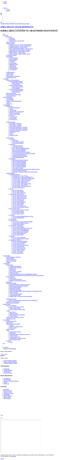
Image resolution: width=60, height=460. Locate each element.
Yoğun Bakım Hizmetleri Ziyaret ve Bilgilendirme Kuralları (23, 274)
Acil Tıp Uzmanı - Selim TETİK (19, 182)
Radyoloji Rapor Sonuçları (12, 303)
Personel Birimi (13, 63)
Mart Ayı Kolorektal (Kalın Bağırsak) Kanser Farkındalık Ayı (23, 300)
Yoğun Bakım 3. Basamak (15, 126)
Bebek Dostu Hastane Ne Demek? (20, 160)
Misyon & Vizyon (10, 42)
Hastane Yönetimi (10, 43)
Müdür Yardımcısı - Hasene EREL (17, 52)
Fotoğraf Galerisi (10, 329)
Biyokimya (11, 115)
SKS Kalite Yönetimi (11, 283)
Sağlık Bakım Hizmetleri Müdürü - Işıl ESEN (19, 50)
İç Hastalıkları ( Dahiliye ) (15, 240)
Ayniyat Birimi (12, 69)
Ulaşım (8, 310)
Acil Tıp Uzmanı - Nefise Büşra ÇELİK (21, 183)
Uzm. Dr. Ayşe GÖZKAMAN (19, 242)
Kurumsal (6, 35)
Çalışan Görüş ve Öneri (14, 308)
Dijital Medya (7, 320)
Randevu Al (9, 282)
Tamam (2, 458)
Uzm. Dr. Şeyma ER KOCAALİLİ (20, 207)
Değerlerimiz (12, 39)
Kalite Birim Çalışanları (14, 288)
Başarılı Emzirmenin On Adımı (19, 170)
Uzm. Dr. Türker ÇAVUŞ (18, 250)
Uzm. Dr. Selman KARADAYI (19, 198)
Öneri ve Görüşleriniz (11, 305)
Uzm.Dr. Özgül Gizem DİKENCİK (20, 229)
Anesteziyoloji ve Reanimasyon (16, 111)
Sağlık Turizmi (9, 73)
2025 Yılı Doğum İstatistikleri (19, 165)
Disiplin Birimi (12, 60)
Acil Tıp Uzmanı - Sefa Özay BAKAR (21, 186)
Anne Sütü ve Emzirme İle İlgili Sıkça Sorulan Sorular (24, 171)
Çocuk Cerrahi (12, 118)
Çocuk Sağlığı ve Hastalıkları (16, 225)
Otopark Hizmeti (13, 316)
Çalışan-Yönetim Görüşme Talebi (17, 309)
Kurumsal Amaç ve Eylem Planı (16, 40)
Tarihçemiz (11, 38)
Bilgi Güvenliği (10, 75)
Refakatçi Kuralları (13, 272)
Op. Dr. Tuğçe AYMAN (18, 211)
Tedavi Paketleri (10, 258)
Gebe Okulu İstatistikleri (18, 143)
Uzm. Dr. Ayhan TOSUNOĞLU (20, 241)
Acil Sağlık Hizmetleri (14, 107)
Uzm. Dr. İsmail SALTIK (18, 227)
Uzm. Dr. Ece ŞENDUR (18, 200)
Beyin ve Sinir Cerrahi (14, 114)
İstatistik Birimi (12, 67)
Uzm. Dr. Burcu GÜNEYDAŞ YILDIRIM (22, 221)
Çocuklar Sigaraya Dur (14, 337)
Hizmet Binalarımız (8, 97)
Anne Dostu (12, 144)
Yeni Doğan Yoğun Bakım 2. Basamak (18, 128)
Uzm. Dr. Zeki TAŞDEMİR (18, 237)
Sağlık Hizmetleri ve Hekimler (13, 257)
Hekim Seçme (12, 268)
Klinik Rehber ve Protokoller (13, 76)
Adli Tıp (11, 109)
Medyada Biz (9, 322)
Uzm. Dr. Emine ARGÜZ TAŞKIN (20, 238)
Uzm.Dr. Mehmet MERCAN (19, 202)
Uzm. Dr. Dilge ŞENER (18, 234)
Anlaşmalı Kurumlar (11, 77)
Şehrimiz (8, 262)
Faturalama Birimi (13, 68)
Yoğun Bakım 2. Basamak (15, 124)
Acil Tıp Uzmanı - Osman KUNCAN (21, 181)
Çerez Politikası (12, 456)
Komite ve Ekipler (13, 292)
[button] (6, 8)
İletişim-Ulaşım (7, 304)
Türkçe (5, 1)
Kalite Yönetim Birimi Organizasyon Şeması (19, 284)
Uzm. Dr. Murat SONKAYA (19, 192)
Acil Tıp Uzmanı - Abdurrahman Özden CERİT (23, 178)
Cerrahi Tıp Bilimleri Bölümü (16, 89)
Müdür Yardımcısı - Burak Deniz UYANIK (19, 51)
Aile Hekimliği (12, 110)
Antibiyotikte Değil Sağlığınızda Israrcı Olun (19, 334)
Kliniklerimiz (9, 106)
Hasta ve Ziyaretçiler (11, 261)
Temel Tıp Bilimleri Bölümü (15, 81)
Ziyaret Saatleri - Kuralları (15, 271)
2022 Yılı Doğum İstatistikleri (19, 161)
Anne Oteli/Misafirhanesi (18, 157)
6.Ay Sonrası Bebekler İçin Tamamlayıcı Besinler (23, 153)
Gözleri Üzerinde (13, 335)
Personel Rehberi (10, 276)
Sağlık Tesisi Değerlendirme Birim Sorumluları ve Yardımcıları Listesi (25, 291)
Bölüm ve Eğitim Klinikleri (12, 80)
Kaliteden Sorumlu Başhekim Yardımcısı (18, 285)
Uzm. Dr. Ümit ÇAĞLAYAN (19, 206)
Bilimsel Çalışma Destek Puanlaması (17, 280)
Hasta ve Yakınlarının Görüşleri (16, 306)
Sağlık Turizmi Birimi (11, 259)
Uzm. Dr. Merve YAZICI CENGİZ (20, 209)
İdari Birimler (9, 56)
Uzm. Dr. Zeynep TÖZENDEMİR (20, 230)
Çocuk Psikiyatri (13, 119)
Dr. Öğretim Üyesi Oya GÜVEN (20, 175)
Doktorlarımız (12, 333)
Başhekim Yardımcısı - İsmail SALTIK (18, 47)
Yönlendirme (7, 263)
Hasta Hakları (12, 270)
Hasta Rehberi (9, 265)
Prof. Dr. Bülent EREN (17, 190)
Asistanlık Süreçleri (10, 95)
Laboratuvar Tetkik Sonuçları (13, 301)
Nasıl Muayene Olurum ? (15, 266)
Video (7, 330)
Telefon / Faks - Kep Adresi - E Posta (15, 317)
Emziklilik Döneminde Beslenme (20, 156)
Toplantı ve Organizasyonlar (15, 326)
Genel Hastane (9, 98)
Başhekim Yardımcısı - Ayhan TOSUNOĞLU (20, 46)
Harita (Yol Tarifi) (13, 313)
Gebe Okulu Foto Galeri (18, 141)
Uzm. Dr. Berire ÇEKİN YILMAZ (20, 223)
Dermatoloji (12, 236)
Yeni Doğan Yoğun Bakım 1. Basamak (18, 127)
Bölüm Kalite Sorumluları (15, 289)
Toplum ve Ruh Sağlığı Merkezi (13, 101)
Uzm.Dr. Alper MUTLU (18, 253)
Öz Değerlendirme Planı (15, 295)
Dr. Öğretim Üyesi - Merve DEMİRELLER (22, 177)
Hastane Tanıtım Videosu (15, 331)
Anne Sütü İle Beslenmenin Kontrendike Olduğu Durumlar (26, 169)
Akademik (6, 78)
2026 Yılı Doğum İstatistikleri (19, 149)
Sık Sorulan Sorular (11, 318)
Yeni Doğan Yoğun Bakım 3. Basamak (18, 130)
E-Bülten (11, 325)
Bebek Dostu (12, 158)
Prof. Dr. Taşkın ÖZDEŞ (18, 191)
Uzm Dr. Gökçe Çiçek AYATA (19, 195)
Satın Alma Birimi (13, 59)
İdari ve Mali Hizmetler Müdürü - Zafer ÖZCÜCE (21, 48)
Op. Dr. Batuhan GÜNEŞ (18, 212)
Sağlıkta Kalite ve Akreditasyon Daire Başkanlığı (20, 296)
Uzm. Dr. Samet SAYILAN (18, 249)
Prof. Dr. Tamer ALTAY (18, 213)
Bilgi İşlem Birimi (13, 57)
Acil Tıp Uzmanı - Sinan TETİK (19, 185)
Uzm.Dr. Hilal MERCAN (18, 217)
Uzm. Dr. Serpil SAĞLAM (18, 247)
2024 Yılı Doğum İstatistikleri (19, 164)
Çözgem (8, 102)
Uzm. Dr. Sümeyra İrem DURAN (20, 232)
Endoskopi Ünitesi (13, 135)
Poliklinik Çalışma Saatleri (15, 267)
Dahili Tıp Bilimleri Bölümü (15, 85)
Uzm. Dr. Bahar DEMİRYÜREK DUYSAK (22, 216)
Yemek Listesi (12, 278)
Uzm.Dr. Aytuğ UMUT (17, 251)
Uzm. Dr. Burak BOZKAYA (19, 233)
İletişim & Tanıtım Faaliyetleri (13, 324)
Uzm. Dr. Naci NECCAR (18, 199)
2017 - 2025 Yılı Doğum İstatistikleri (20, 148)
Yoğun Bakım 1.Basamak (15, 123)
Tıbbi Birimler (7, 105)
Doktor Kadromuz (10, 173)
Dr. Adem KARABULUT (18, 187)
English (5, 3)
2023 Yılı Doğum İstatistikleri (19, 162)
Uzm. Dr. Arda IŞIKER (17, 204)
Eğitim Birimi (12, 65)
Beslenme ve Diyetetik (14, 113)
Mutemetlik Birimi (13, 64)
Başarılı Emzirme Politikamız (19, 151)
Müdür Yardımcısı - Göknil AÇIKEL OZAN (19, 54)
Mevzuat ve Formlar (11, 93)
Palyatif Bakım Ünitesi (14, 131)
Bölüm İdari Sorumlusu (17, 82)
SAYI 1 (11, 342)
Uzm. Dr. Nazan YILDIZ (18, 203)
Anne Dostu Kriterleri (17, 145)
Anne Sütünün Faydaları (15, 339)
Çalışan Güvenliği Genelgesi (16, 293)
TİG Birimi (12, 61)
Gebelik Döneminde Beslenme (19, 154)
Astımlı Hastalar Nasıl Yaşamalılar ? (17, 338)
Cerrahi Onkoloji (13, 116)
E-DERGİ (8, 341)
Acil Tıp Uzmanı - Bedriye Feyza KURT (21, 179)
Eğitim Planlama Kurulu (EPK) (13, 94)
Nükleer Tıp (9, 103)
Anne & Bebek (9, 137)
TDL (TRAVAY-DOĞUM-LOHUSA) (21, 152)
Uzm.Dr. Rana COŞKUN (18, 224)
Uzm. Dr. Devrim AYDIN (18, 244)
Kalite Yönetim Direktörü (15, 287)
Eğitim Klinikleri (16, 84)
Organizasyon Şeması (11, 55)
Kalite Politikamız (10, 72)
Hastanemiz (9, 36)
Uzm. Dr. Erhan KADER (18, 246)
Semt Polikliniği (10, 99)
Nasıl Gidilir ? (12, 312)
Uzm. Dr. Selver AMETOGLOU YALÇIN (22, 228)
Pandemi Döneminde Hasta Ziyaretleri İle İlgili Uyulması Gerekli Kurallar (26, 275)
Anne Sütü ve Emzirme (17, 168)
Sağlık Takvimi (12, 327)
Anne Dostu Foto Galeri (17, 147)
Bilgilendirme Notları (11, 299)
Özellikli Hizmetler (10, 122)
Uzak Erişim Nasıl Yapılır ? (15, 279)
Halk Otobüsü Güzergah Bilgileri (17, 314)
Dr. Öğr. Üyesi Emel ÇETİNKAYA (20, 245)
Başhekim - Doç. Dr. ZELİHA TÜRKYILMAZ (20, 44)
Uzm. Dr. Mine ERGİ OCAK (19, 196)
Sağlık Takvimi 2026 (11, 321)
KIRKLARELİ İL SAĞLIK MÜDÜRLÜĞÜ (17, 27)
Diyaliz (11, 133)
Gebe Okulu (12, 139)
